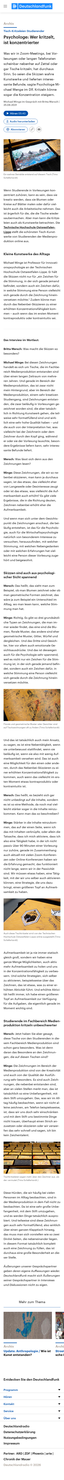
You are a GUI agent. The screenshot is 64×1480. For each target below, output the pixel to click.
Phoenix (38, 1453)
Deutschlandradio (16, 1426)
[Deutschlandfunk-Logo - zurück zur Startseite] (32, 6)
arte (49, 1453)
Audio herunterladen (22, 121)
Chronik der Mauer (17, 1459)
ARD (20, 1453)
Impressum (12, 1443)
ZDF (28, 1453)
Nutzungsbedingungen (20, 1437)
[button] (5, 6)
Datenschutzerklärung (19, 1432)
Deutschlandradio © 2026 (22, 1464)
